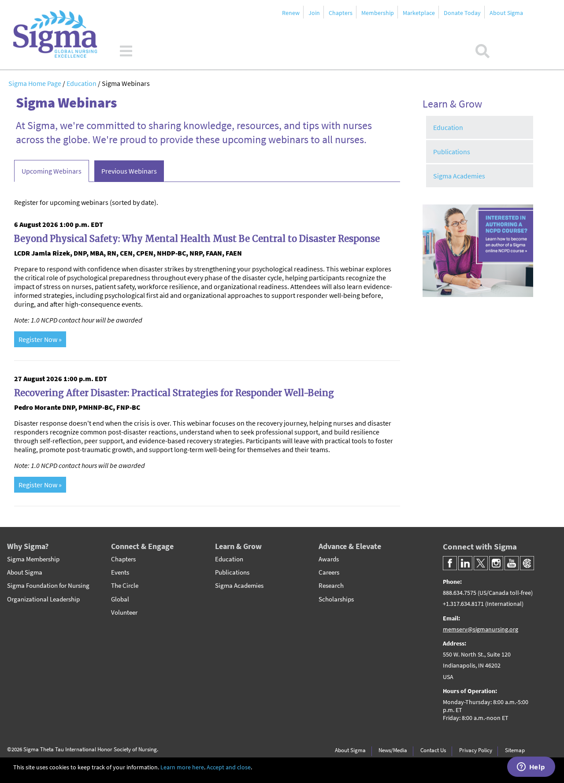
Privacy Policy (475, 749)
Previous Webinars (129, 171)
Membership (377, 13)
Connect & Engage (142, 546)
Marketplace (419, 13)
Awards (329, 559)
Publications (451, 151)
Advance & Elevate (350, 546)
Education (82, 83)
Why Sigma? (27, 546)
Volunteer (124, 612)
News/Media (392, 749)
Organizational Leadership (43, 599)
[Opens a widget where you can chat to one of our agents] (531, 768)
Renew (291, 13)
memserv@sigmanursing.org (480, 629)
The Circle (124, 586)
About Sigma (506, 13)
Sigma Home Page (35, 83)
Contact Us (433, 749)
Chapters (340, 13)
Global (120, 599)
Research (331, 586)
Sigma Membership (33, 559)
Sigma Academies (459, 175)
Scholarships (336, 599)
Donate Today (462, 13)
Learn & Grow (238, 546)
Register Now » (40, 339)
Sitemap (515, 749)
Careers (329, 572)
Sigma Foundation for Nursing (48, 586)
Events (120, 572)
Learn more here (182, 767)
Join (314, 13)
